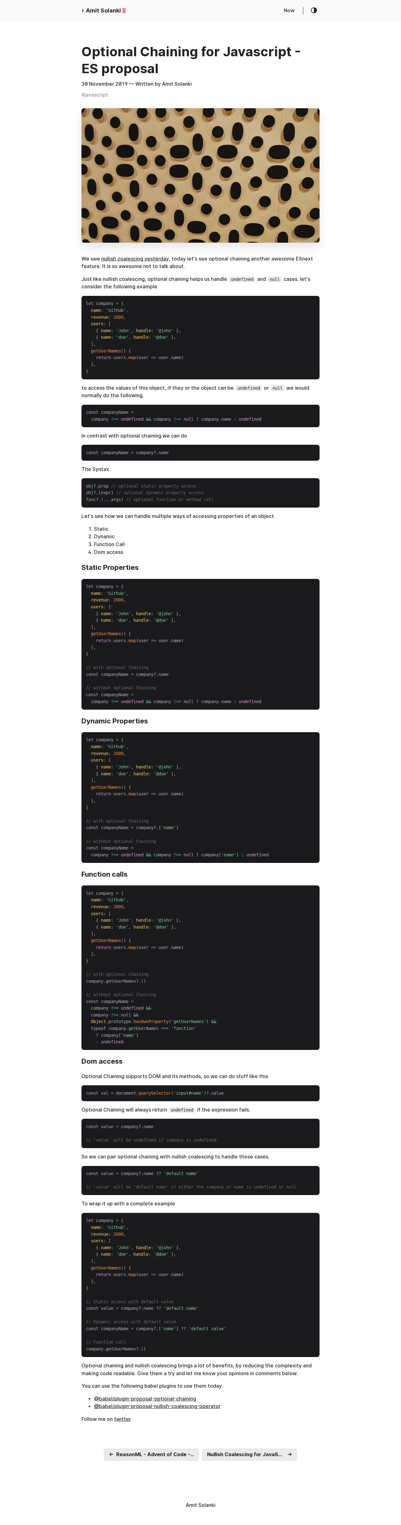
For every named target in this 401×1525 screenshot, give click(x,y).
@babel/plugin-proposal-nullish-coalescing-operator (157, 1406)
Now (289, 10)
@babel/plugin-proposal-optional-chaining (145, 1399)
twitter (122, 1419)
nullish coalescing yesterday (135, 259)
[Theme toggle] (314, 11)
